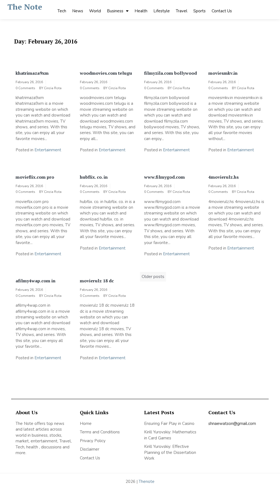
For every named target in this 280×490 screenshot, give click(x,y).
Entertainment (47, 150)
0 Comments (25, 88)
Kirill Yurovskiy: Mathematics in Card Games (170, 434)
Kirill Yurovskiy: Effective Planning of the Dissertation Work (170, 452)
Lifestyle (161, 11)
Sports (199, 11)
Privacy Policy (93, 440)
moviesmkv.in (223, 73)
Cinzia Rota (53, 88)
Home (86, 423)
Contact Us (222, 11)
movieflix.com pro (35, 177)
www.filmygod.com (164, 177)
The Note (24, 7)
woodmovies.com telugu (106, 73)
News (77, 11)
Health (141, 11)
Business (115, 11)
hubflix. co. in (94, 177)
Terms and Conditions (100, 432)
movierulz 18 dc (97, 281)
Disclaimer (89, 449)
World (95, 11)
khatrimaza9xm (32, 73)
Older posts (153, 277)
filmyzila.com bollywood (170, 73)
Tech (61, 11)
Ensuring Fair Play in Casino (169, 423)
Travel (181, 11)
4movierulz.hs (223, 177)
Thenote (146, 481)
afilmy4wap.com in (36, 281)
